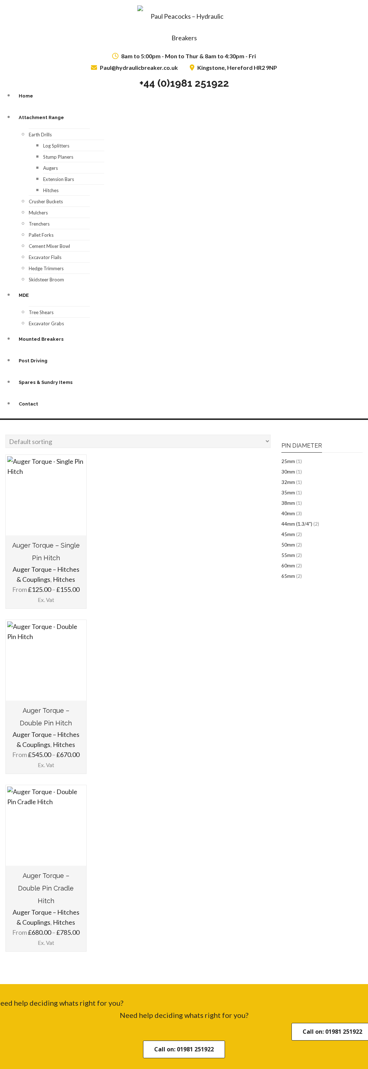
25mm (288, 461)
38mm (288, 503)
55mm (288, 555)
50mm (288, 545)
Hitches (64, 579)
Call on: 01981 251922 (184, 1049)
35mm (288, 492)
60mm (288, 566)
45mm (288, 534)
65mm (288, 576)
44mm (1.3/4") (296, 524)
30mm (288, 472)
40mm (288, 513)
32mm (288, 482)
